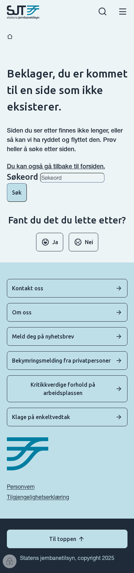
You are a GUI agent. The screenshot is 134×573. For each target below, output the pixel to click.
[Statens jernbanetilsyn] (23, 12)
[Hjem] (10, 36)
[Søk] (102, 12)
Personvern (21, 486)
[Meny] (122, 12)
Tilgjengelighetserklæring (38, 496)
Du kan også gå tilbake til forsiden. (56, 166)
